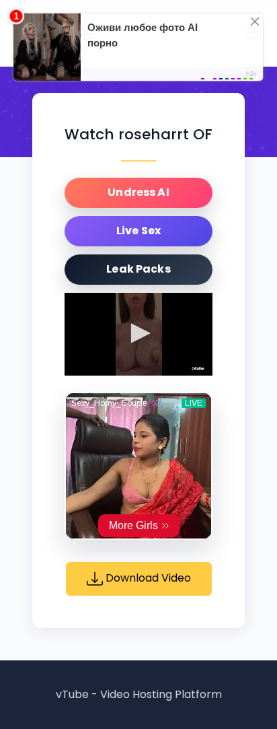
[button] (138, 333)
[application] (138, 334)
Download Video (147, 578)
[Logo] (198, 368)
